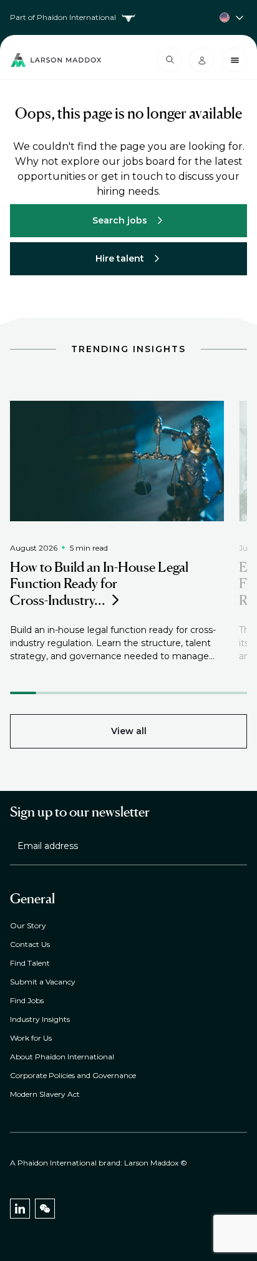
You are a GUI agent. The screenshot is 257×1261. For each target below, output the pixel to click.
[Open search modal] (169, 59)
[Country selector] (128, 17)
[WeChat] (45, 1209)
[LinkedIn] (20, 1209)
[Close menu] (234, 59)
